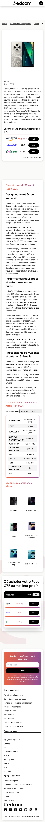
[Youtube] (21, 810)
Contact (7, 796)
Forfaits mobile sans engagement (18, 703)
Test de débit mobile (12, 722)
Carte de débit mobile (13, 726)
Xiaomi (36, 24)
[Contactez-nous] (41, 3)
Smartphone (9, 718)
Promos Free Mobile (12, 707)
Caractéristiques (13, 411)
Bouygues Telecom (12, 740)
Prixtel (6, 755)
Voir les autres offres (32, 157)
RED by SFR (9, 759)
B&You (6, 763)
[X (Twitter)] (31, 810)
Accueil (4, 24)
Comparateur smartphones (20, 24)
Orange (7, 744)
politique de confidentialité (15, 679)
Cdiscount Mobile (11, 751)
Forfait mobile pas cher (14, 695)
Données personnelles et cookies (18, 784)
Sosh (6, 767)
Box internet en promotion (15, 699)
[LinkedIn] (10, 810)
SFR (5, 747)
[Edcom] (22, 3)
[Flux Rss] (36, 810)
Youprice (7, 771)
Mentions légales (11, 780)
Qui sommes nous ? (12, 792)
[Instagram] (26, 810)
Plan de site (9, 800)
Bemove (36, 816)
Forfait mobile (10, 711)
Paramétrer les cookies (14, 788)
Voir (33, 139)
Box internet (9, 714)
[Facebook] (16, 810)
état (29, 595)
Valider (22, 671)
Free (6, 736)
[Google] (5, 810)
